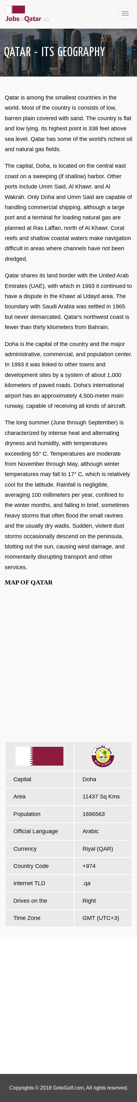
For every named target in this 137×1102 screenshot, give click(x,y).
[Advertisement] (68, 1005)
